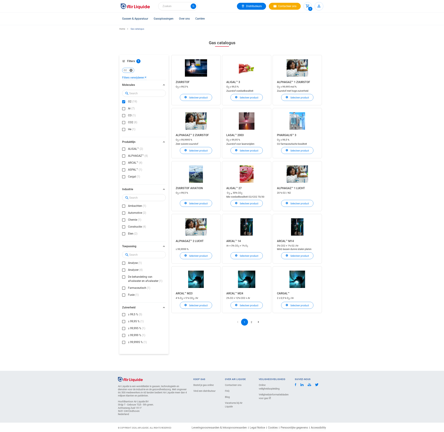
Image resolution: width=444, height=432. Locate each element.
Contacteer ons (233, 385)
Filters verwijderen (133, 77)
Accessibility (318, 427)
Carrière (200, 18)
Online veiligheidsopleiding (269, 387)
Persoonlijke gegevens (294, 427)
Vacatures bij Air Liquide (233, 404)
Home (122, 29)
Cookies (273, 427)
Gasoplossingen (163, 18)
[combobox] (178, 6)
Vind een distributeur (204, 391)
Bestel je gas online (203, 385)
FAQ (227, 391)
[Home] (130, 379)
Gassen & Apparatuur (135, 18)
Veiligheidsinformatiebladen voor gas (271, 396)
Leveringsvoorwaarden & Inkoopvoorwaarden (219, 427)
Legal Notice (257, 427)
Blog (227, 397)
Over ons (184, 18)
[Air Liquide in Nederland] (135, 6)
